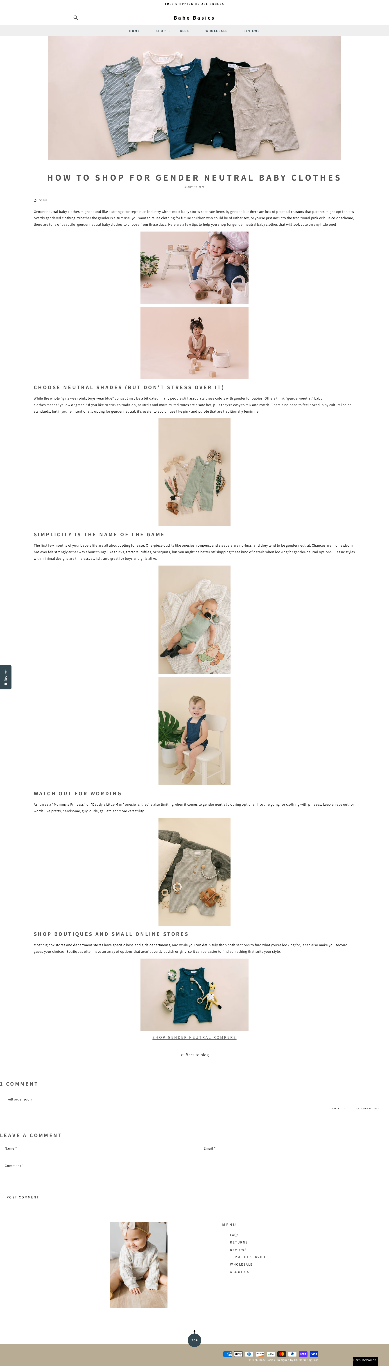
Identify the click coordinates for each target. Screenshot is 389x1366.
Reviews (238, 1249)
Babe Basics (267, 1360)
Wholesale (241, 1264)
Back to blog (197, 1054)
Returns (239, 1242)
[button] (76, 18)
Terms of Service (248, 1257)
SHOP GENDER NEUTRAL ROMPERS (194, 1037)
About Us (239, 1271)
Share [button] (43, 200)
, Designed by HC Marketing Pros (297, 1360)
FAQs (235, 1234)
